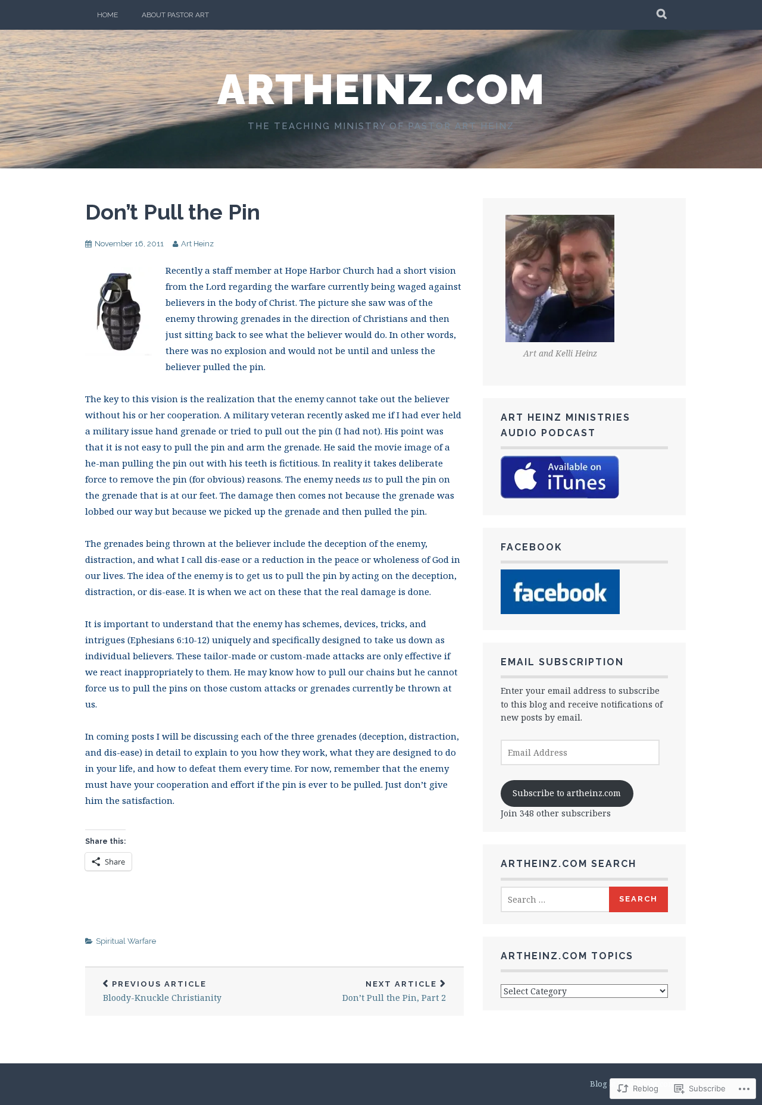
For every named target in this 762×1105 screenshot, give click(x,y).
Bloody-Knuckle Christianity (162, 991)
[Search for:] (555, 899)
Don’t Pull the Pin (172, 211)
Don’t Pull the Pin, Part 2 (394, 991)
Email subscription (562, 662)
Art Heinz (197, 243)
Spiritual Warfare (126, 941)
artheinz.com (381, 89)
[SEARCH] (662, 15)
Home (107, 15)
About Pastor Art (175, 15)
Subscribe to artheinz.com (567, 793)
